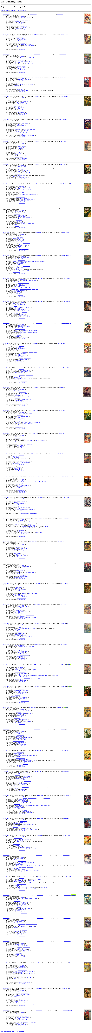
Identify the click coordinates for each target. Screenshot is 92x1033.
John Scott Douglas (25, 485)
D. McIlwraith (33, 14)
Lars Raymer (22, 698)
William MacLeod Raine (26, 17)
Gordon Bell (21, 71)
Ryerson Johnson (26, 235)
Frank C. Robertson (27, 721)
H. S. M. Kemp (20, 102)
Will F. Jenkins (27, 212)
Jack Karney (21, 350)
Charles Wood (66, 818)
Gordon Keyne (22, 649)
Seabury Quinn (33, 513)
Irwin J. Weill (17, 18)
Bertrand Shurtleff (22, 967)
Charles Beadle (20, 418)
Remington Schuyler (66, 323)
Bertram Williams (24, 27)
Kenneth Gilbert (23, 680)
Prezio (39, 678)
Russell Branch (24, 956)
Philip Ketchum (23, 26)
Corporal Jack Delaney (20, 290)
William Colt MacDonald (22, 512)
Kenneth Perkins (26, 187)
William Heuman (16, 106)
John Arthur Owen (18, 293)
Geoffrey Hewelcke (22, 355)
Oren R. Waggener (67, 1010)
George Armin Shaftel (22, 67)
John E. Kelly (17, 468)
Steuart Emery (21, 112)
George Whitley (18, 722)
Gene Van (17, 226)
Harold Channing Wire (20, 758)
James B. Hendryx (29, 84)
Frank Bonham (19, 105)
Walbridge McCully (25, 902)
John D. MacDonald (23, 697)
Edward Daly (17, 775)
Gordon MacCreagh (22, 103)
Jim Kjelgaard (19, 28)
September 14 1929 (32, 422)
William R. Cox (19, 241)
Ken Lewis (22, 69)
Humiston (30, 524)
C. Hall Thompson (24, 801)
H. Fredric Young (18, 785)
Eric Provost (19, 195)
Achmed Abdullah (22, 166)
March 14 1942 (37, 675)
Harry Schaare (35, 888)
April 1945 (33, 593)
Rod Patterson (19, 556)
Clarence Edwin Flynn (24, 200)
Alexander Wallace (21, 905)
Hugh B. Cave (22, 675)
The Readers (23, 279)
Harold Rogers (21, 22)
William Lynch (20, 693)
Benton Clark (63, 54)
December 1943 (37, 481)
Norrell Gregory (19, 808)
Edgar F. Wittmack (65, 255)
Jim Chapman (20, 263)
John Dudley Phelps (19, 157)
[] (67, 96)
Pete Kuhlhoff (60, 14)
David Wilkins (21, 742)
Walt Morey (18, 467)
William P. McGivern (17, 972)
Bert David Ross (20, 111)
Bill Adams (17, 21)
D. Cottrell (24, 593)
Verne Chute (14, 100)
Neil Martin (26, 79)
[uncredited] (21, 16)
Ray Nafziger (20, 535)
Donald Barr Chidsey (22, 861)
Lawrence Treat (24, 155)
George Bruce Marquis (23, 249)
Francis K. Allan (23, 245)
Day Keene (20, 40)
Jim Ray (19, 68)
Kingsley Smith (22, 799)
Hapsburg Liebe (18, 129)
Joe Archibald (20, 1020)
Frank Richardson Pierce (37, 63)
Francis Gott (15, 313)
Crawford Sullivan (20, 125)
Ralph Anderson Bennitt (23, 552)
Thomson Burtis (17, 679)
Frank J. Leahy (20, 955)
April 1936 (33, 865)
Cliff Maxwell (19, 933)
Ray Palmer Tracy (23, 651)
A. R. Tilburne (63, 164)
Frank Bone (18, 221)
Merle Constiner (25, 123)
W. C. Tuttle (31, 57)
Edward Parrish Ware (24, 132)
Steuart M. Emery (30, 172)
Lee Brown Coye (64, 34)
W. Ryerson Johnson (19, 968)
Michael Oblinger (23, 39)
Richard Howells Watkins (21, 38)
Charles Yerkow (21, 909)
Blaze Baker (19, 778)
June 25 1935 (29, 129)
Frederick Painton (22, 713)
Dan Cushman (21, 325)
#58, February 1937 (29, 289)
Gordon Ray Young (32, 280)
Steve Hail (16, 927)
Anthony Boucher (28, 401)
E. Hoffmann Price (21, 107)
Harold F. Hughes (15, 303)
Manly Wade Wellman (29, 45)
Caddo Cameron (17, 211)
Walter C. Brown (21, 609)
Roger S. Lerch (21, 171)
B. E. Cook (16, 886)
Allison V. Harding (20, 980)
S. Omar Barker (21, 43)
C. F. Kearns (18, 712)
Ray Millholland (22, 58)
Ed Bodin (29, 713)
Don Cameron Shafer (20, 197)
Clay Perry (18, 86)
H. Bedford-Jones (24, 20)
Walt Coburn (19, 126)
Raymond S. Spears (19, 441)
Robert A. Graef (66, 835)
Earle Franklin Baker (24, 655)
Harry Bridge (20, 237)
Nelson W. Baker (18, 41)
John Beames (19, 699)
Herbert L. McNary (20, 738)
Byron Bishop (18, 395)
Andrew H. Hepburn (24, 90)
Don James (15, 827)
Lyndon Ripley (20, 89)
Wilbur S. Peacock (21, 531)
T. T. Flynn (21, 23)
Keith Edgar (19, 153)
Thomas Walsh (16, 377)
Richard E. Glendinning (25, 847)
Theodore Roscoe (20, 752)
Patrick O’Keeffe (23, 198)
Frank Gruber (15, 98)
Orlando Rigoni (25, 811)
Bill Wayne (66, 301)
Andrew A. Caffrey (25, 371)
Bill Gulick (21, 314)
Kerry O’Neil (20, 169)
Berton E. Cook (26, 24)
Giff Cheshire (18, 48)
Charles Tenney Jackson (25, 61)
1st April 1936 (33, 261)
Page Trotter (33, 522)
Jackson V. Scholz (17, 261)
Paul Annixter (17, 422)
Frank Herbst (63, 119)
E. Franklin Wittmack (64, 183)
